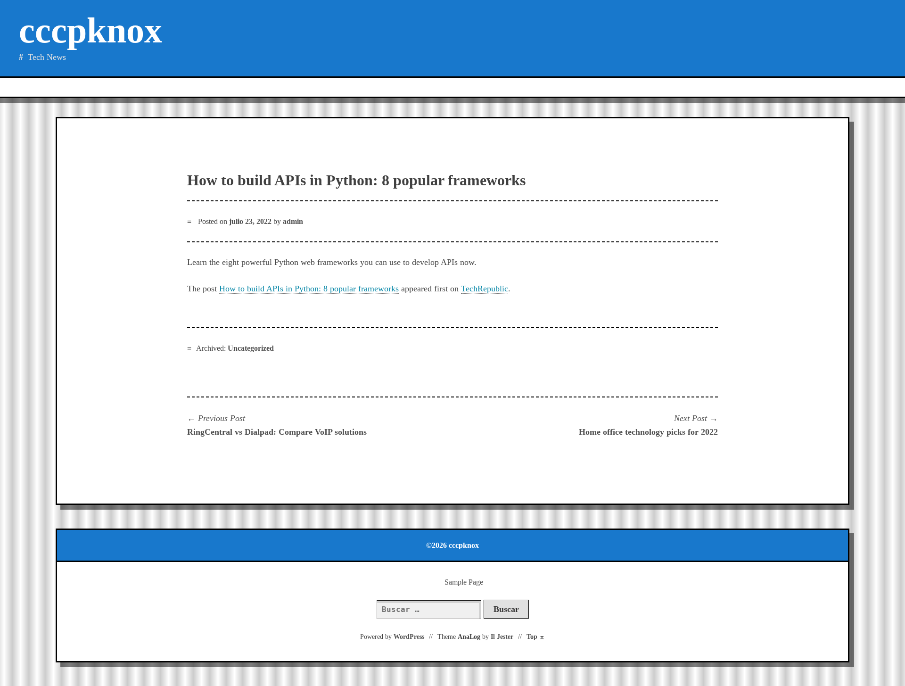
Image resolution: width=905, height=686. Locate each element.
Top (536, 636)
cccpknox (90, 30)
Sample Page (463, 582)
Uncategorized (251, 348)
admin (293, 221)
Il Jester (502, 636)
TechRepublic (484, 288)
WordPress (409, 636)
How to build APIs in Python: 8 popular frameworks (309, 288)
